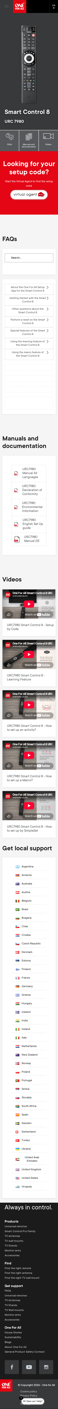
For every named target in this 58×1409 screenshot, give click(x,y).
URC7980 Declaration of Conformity (32, 490)
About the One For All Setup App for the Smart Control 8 (28, 289)
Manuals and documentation (29, 146)
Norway (26, 1063)
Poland (26, 1072)
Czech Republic (31, 943)
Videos (48, 145)
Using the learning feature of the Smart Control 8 (28, 343)
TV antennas (12, 1236)
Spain (25, 1114)
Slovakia (26, 1097)
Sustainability (13, 1337)
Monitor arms (13, 1250)
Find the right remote (18, 1268)
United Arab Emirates (32, 1159)
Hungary (27, 1003)
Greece (26, 995)
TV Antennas (12, 1300)
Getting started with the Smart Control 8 (27, 300)
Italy (24, 1037)
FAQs (9, 145)
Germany (27, 986)
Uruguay (27, 1186)
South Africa (29, 1106)
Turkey (26, 1140)
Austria (26, 892)
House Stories (13, 1332)
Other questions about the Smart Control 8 (28, 311)
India (25, 1020)
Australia (27, 883)
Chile (25, 926)
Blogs (8, 1342)
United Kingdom (31, 1169)
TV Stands (11, 1245)
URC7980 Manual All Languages (30, 473)
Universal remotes (16, 1226)
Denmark (27, 952)
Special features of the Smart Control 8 (27, 332)
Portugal (27, 1080)
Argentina (27, 866)
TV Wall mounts (14, 1310)
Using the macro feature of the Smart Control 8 (28, 354)
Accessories (12, 1255)
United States (30, 1178)
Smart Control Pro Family (20, 1231)
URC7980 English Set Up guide (33, 524)
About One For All (15, 1347)
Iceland (26, 1012)
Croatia (26, 935)
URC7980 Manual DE (31, 539)
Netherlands (29, 1046)
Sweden (27, 1123)
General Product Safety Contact (25, 1352)
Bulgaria (26, 918)
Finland (26, 969)
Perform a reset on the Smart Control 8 (28, 321)
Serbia (25, 1089)
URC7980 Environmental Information (32, 507)
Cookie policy (28, 1391)
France (26, 978)
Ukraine (26, 1149)
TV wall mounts (14, 1241)
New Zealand (30, 1054)
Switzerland (29, 1131)
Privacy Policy (28, 1395)
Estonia (26, 960)
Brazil (25, 909)
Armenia (27, 875)
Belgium (26, 901)
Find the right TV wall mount (22, 1278)
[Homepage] (19, 6)
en (55, 8)
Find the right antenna (18, 1273)
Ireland (26, 1029)
